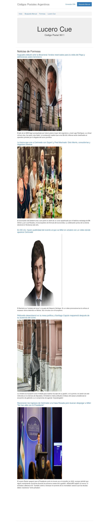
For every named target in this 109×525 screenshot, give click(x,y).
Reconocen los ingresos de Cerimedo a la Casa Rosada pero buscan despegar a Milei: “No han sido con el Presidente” (54, 403)
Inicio (20, 14)
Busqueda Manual (31, 14)
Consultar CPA (70, 4)
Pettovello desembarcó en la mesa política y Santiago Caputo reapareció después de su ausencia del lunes (53, 316)
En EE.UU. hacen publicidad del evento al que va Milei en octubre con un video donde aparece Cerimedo (53, 230)
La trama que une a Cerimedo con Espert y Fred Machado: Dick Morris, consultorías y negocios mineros (53, 143)
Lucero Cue (52, 14)
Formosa (42, 14)
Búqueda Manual (84, 4)
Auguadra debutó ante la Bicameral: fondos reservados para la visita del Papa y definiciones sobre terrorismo (51, 55)
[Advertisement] (54, 505)
